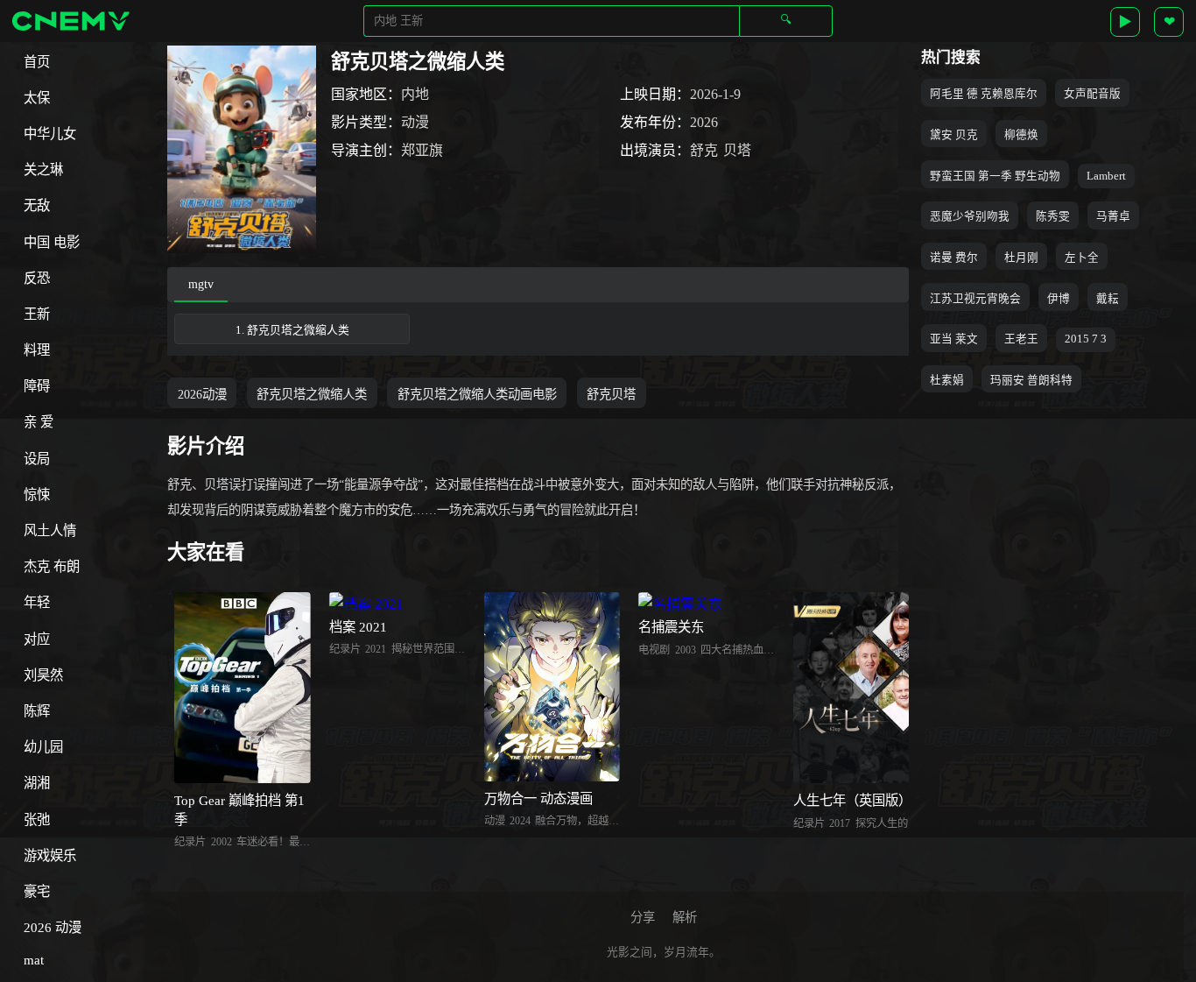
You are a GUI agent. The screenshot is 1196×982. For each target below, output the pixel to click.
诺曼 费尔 (954, 257)
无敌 (37, 205)
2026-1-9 (715, 94)
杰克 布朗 (52, 566)
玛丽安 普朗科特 (1031, 380)
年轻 (37, 602)
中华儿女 (50, 133)
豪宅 (37, 891)
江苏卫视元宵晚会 (975, 299)
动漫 (415, 122)
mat (34, 959)
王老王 (1021, 339)
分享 (642, 917)
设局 (37, 458)
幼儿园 (43, 746)
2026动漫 (202, 394)
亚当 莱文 (954, 339)
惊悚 (37, 494)
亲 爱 (38, 421)
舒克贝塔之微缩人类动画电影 (477, 394)
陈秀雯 (1053, 216)
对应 (37, 639)
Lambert (1106, 176)
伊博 (1058, 299)
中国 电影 (52, 242)
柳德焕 (1021, 135)
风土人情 (50, 530)
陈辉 (37, 710)
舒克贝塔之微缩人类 (312, 394)
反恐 (37, 278)
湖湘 (37, 782)
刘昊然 (43, 675)
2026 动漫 (52, 927)
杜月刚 (1021, 257)
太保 (37, 97)
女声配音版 (1092, 94)
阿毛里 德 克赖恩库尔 (984, 94)
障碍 (37, 385)
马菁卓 (1113, 216)
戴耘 (1107, 299)
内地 (415, 94)
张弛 (37, 819)
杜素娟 (947, 380)
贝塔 (737, 150)
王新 (37, 314)
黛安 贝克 (954, 135)
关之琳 (43, 169)
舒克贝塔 (611, 394)
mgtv (201, 284)
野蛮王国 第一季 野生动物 (995, 176)
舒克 (704, 150)
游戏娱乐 (50, 855)
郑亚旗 (422, 150)
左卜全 (1082, 257)
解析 (684, 917)
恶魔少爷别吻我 (970, 216)
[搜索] (786, 20)
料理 (37, 350)
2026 (704, 122)
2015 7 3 (1086, 339)
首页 (37, 61)
